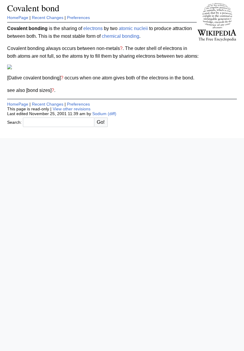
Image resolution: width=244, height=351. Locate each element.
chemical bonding (120, 36)
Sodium (99, 113)
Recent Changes (47, 17)
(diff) (112, 113)
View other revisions (71, 108)
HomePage (17, 17)
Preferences (78, 17)
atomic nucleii (133, 28)
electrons (93, 28)
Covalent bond (33, 8)
